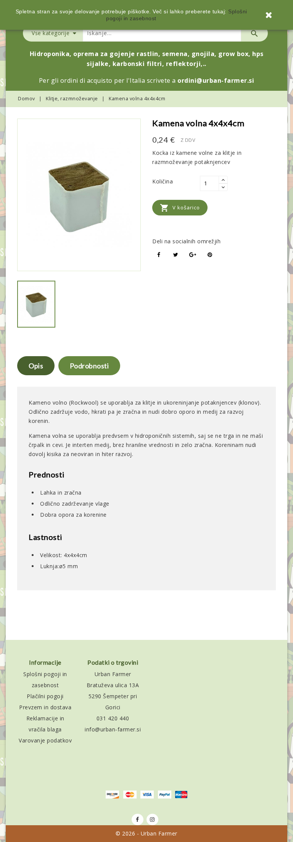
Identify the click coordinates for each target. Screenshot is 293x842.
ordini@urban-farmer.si (215, 80)
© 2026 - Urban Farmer (146, 833)
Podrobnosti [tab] (89, 366)
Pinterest (210, 255)
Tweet (176, 255)
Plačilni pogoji (45, 696)
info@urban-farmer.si (113, 729)
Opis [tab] (36, 366)
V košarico (180, 207)
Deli (159, 255)
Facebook (137, 819)
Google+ (193, 255)
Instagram (152, 819)
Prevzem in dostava (45, 707)
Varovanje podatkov (45, 740)
